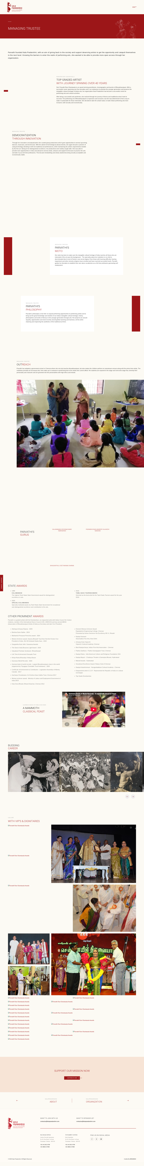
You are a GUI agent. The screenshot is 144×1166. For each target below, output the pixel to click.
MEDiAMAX (133, 1159)
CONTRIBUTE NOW (72, 1078)
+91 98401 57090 (45, 1147)
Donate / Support (1, 583)
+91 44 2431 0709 (45, 1144)
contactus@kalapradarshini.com (49, 1121)
